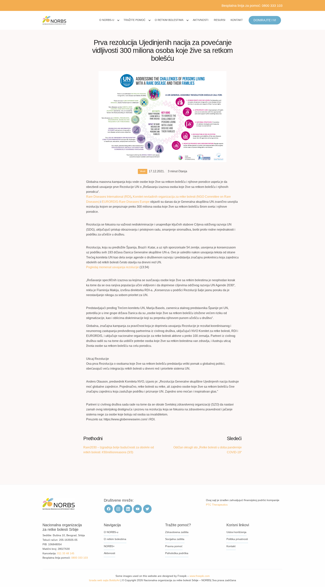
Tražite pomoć (134, 19)
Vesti (142, 171)
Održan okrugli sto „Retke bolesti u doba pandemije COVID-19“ (207, 450)
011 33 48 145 (65, 553)
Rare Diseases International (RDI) (108, 196)
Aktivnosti (200, 19)
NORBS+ (109, 546)
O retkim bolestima (169, 19)
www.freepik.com (200, 575)
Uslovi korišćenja (236, 532)
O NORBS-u (106, 19)
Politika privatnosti (237, 539)
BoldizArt (114, 580)
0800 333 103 (272, 6)
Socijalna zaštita (174, 539)
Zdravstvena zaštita (176, 532)
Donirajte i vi (265, 20)
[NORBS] (54, 20)
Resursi (219, 19)
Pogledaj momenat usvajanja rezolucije (113, 267)
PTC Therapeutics (217, 504)
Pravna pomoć (173, 546)
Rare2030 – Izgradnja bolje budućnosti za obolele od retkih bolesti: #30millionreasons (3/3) (118, 450)
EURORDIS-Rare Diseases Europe (126, 201)
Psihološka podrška (176, 553)
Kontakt (237, 19)
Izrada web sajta (99, 580)
